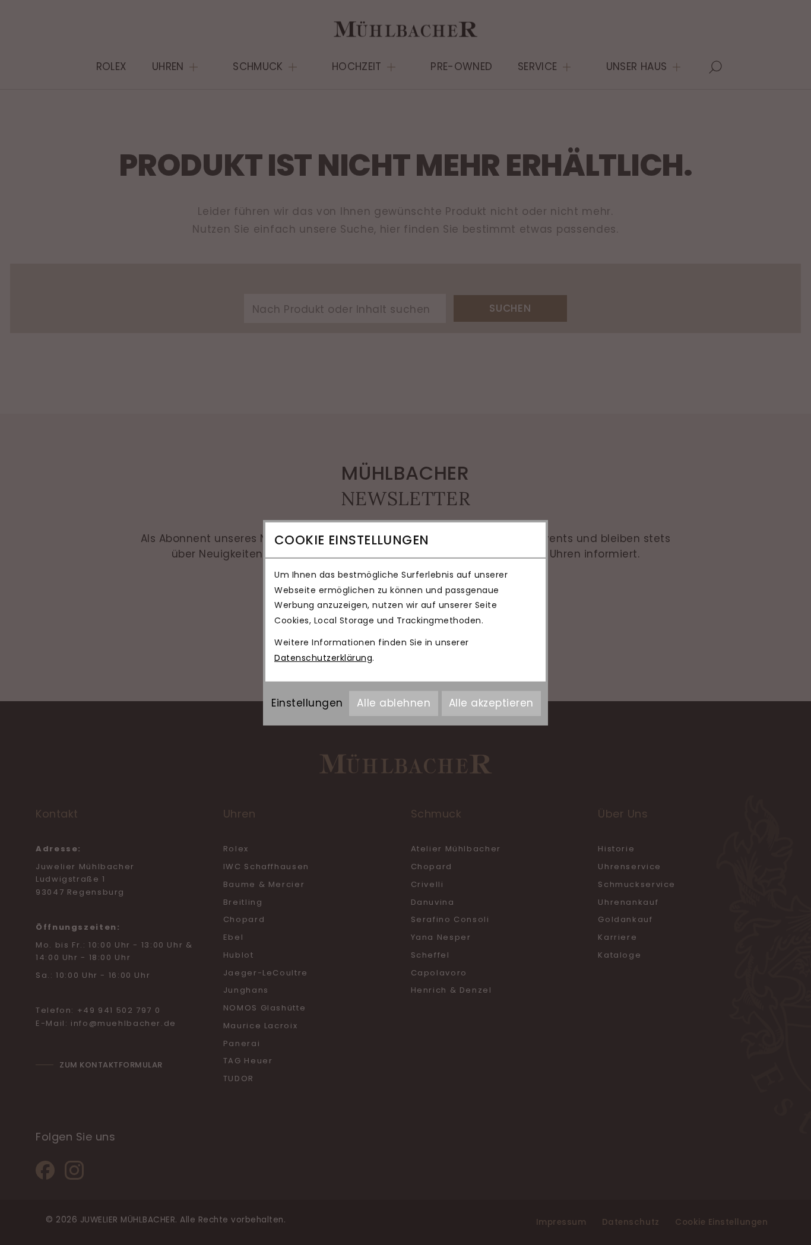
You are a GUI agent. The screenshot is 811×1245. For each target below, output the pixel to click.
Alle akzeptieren (491, 703)
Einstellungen (307, 703)
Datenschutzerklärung (323, 658)
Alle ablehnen (393, 703)
